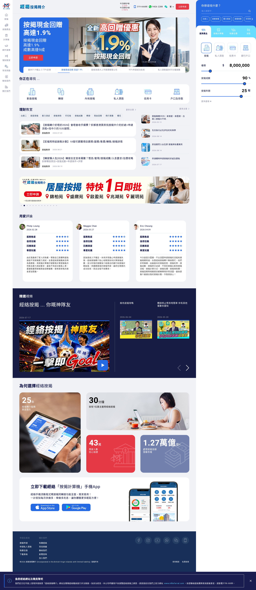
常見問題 (6, 70)
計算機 (6, 40)
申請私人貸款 (26, 547)
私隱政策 (185, 562)
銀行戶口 (245, 56)
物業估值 (24, 550)
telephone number (185, 540)
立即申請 (182, 7)
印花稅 (248, 19)
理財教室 (6, 60)
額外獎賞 (6, 50)
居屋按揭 (215, 19)
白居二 (205, 19)
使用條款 (176, 562)
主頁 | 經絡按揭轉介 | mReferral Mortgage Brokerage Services (6, 6)
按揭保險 (238, 19)
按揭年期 (205, 91)
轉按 (88, 116)
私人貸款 (219, 56)
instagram (148, 540)
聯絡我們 (6, 81)
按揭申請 (24, 543)
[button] (252, 19)
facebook (138, 540)
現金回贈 (98, 116)
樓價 (203, 65)
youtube (157, 540)
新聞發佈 (43, 554)
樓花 (119, 116)
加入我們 (43, 558)
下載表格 (24, 554)
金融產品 (6, 29)
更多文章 (130, 110)
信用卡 (232, 56)
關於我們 (6, 91)
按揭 (6, 19)
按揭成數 (205, 78)
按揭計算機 (218, 33)
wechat (176, 540)
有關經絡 (43, 543)
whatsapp (166, 540)
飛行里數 (110, 116)
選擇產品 (203, 33)
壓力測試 (226, 19)
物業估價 (233, 33)
